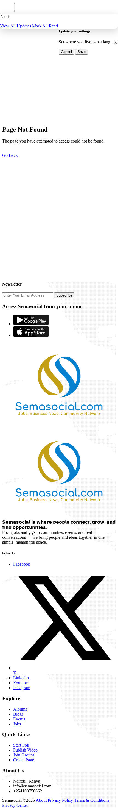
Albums (20, 709)
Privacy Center (15, 805)
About (41, 800)
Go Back (10, 155)
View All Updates (15, 26)
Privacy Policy (60, 800)
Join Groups (23, 755)
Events (19, 719)
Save (81, 52)
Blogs (18, 714)
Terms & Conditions (91, 800)
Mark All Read (45, 26)
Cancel (66, 52)
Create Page (23, 760)
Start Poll (21, 745)
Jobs (17, 724)
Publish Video (25, 750)
